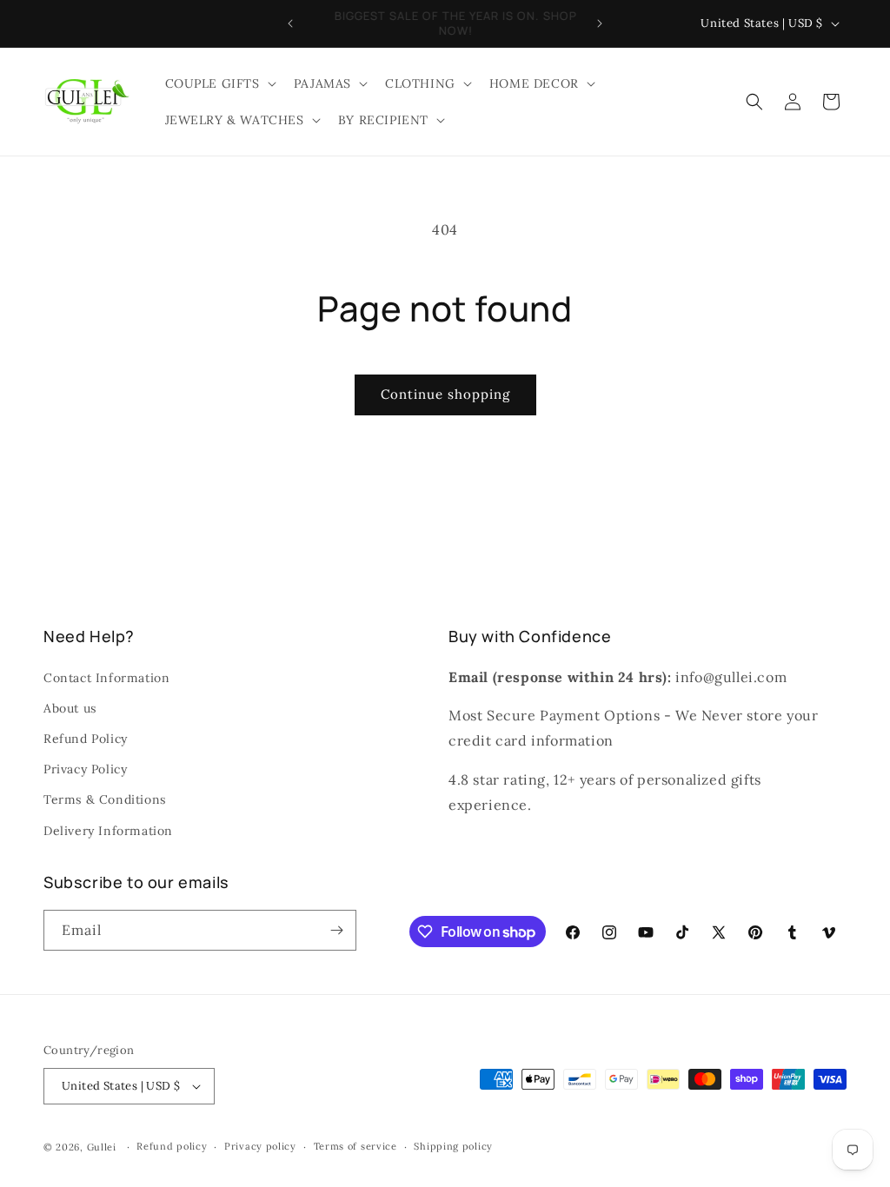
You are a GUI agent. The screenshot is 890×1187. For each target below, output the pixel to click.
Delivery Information (108, 831)
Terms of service (355, 1146)
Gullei (101, 1147)
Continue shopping (445, 394)
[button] (219, 83)
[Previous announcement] (290, 23)
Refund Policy (85, 738)
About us (69, 708)
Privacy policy (260, 1146)
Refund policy (171, 1146)
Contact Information (106, 678)
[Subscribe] (336, 930)
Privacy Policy (85, 769)
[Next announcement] (600, 23)
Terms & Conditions (104, 799)
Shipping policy (453, 1146)
